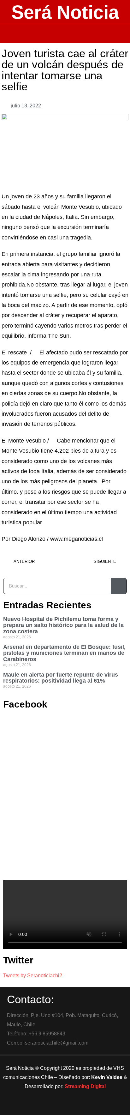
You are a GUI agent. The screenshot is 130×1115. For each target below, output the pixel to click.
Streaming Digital (85, 1086)
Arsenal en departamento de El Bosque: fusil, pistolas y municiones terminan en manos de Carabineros (64, 653)
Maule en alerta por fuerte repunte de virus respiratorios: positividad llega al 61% (60, 678)
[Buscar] (119, 586)
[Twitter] (65, 1107)
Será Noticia (65, 12)
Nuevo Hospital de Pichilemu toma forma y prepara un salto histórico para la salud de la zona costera (63, 625)
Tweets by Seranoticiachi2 (32, 975)
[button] (65, 34)
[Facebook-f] (48, 1107)
